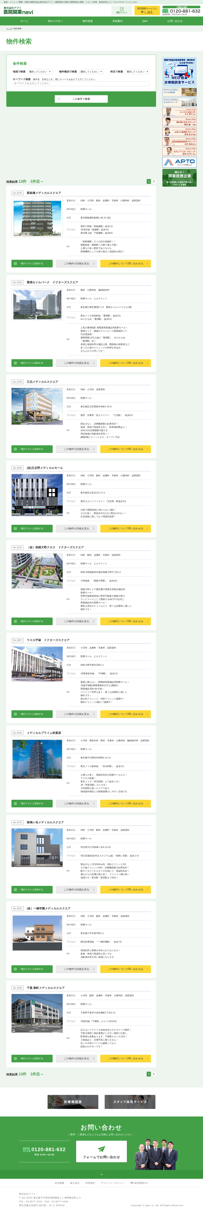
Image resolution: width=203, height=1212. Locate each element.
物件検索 (88, 21)
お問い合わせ (175, 21)
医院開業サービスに (147, 10)
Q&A (145, 21)
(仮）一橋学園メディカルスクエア (49, 908)
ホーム (24, 21)
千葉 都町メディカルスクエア (46, 987)
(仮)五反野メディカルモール (45, 467)
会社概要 (59, 1183)
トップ (9, 28)
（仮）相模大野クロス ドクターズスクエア (55, 547)
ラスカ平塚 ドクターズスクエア (48, 640)
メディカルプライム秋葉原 (44, 732)
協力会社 (75, 1183)
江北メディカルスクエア (42, 381)
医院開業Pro (141, 1183)
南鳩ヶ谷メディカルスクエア (45, 822)
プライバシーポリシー (113, 1183)
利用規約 (90, 1183)
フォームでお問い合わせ (101, 1157)
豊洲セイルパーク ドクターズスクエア (52, 282)
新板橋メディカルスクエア (44, 192)
